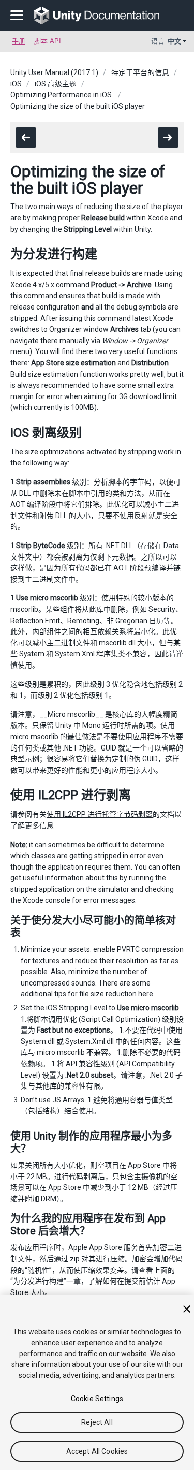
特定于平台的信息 (140, 72)
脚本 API (47, 41)
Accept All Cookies (97, 1451)
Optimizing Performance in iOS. (61, 95)
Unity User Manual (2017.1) (54, 72)
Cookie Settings (97, 1398)
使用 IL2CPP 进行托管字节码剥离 (100, 814)
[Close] (187, 1309)
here (145, 994)
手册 (18, 41)
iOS (16, 84)
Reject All (96, 1422)
